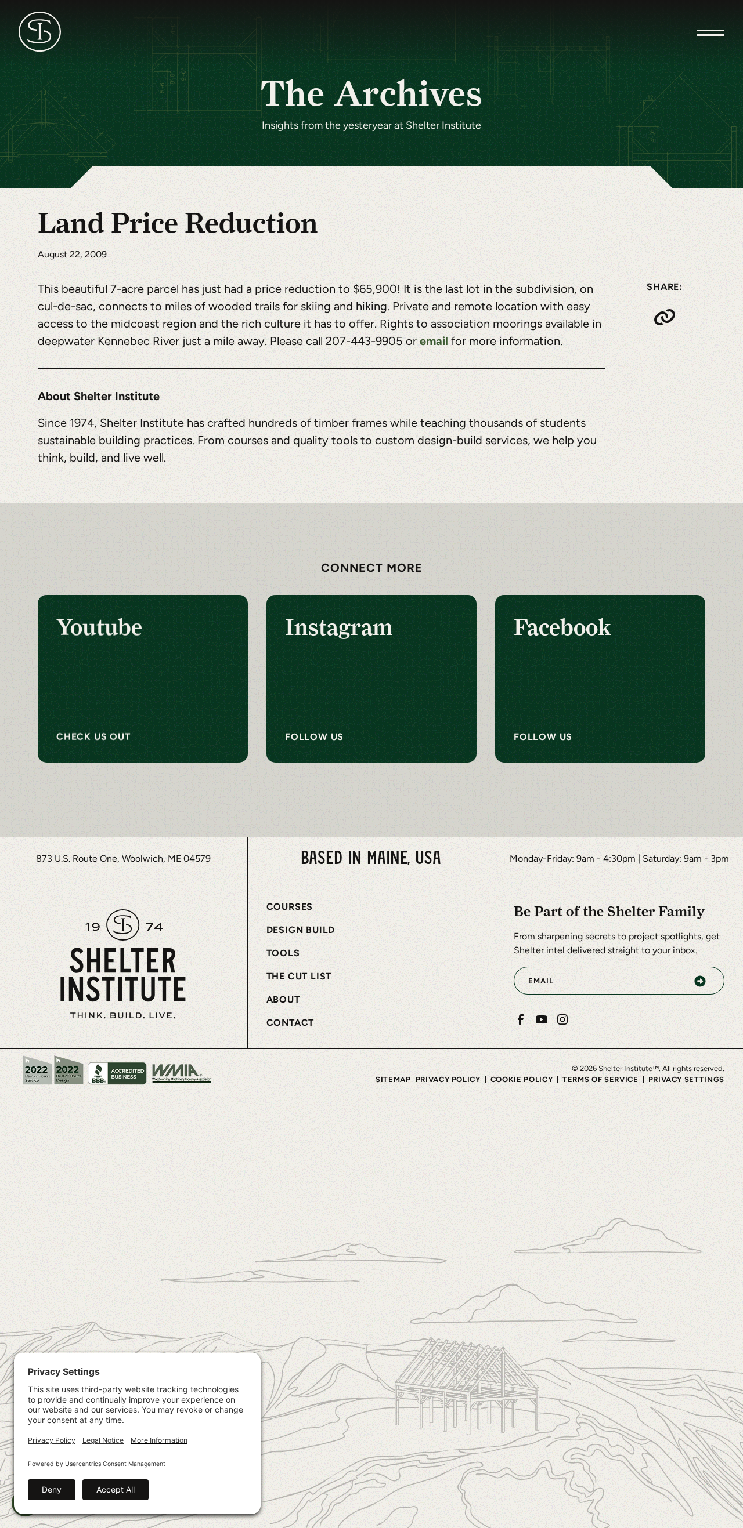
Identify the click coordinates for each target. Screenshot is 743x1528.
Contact (290, 1022)
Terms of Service (600, 1079)
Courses (289, 906)
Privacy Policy (448, 1079)
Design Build (301, 929)
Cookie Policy (521, 1079)
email (435, 340)
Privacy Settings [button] (686, 1079)
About (283, 999)
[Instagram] (562, 1019)
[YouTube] (542, 1019)
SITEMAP (393, 1079)
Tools (283, 953)
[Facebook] (521, 1019)
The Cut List (299, 976)
